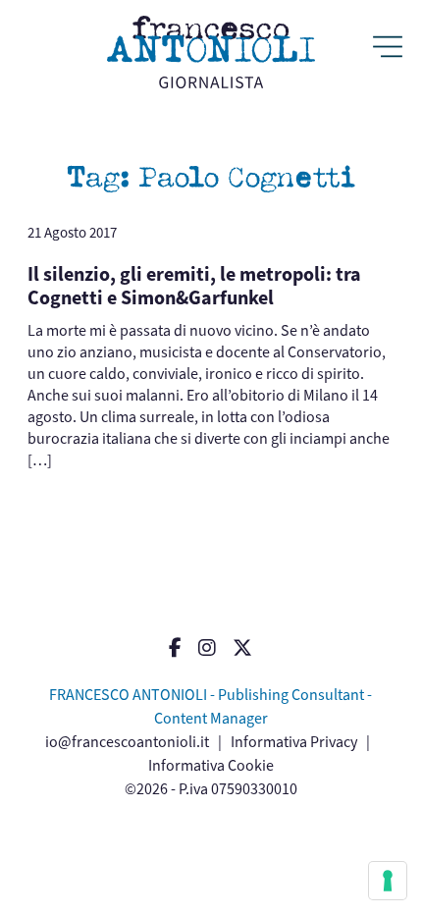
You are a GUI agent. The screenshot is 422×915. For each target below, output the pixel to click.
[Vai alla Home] (211, 52)
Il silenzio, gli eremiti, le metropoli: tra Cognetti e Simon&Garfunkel (194, 286)
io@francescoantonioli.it (127, 741)
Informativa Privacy (294, 741)
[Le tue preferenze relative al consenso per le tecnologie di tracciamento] (387, 880)
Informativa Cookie (211, 765)
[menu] (387, 49)
